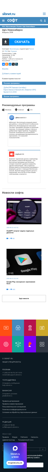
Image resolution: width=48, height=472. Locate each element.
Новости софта (12, 192)
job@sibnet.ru (7, 396)
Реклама (6, 369)
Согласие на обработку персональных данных (19, 412)
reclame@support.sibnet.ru (12, 375)
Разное (31, 49)
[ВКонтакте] (3, 64)
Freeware (14, 51)
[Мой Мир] (10, 64)
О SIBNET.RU (7, 358)
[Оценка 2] (13, 60)
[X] (13, 64)
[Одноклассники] (6, 64)
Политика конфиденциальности (14, 409)
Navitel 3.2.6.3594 (10, 92)
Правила (5, 437)
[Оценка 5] (17, 60)
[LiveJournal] (16, 64)
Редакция (6, 422)
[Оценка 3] (14, 60)
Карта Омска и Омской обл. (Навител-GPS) (20, 90)
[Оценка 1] (12, 60)
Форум (14, 437)
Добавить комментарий (11, 74)
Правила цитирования (10, 401)
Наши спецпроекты (11, 362)
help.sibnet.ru (7, 385)
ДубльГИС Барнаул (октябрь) (15, 87)
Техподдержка (9, 380)
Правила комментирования (12, 404)
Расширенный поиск (26, 440)
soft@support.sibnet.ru (10, 427)
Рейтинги (24, 437)
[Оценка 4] (15, 60)
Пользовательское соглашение (14, 407)
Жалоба (5, 69)
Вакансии (7, 390)
